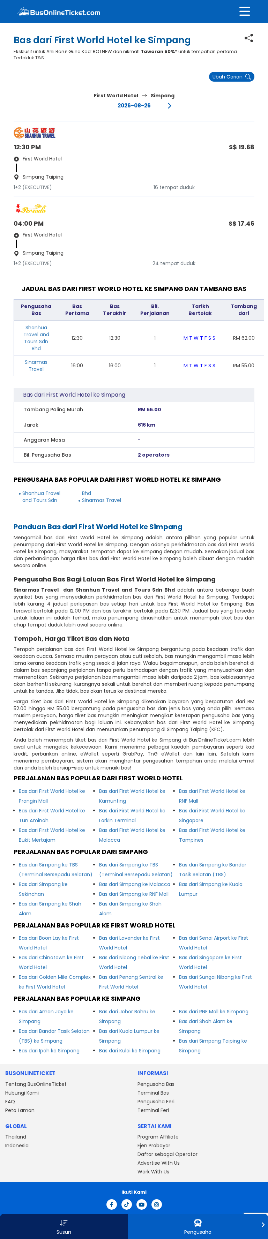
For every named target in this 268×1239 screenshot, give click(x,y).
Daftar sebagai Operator (167, 1154)
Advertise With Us (158, 1162)
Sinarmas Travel (36, 366)
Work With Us (153, 1171)
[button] (64, 1226)
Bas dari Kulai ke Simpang (130, 1050)
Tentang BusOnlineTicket (36, 1084)
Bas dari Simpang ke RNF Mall (134, 894)
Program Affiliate (158, 1136)
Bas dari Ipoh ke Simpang (49, 1050)
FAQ (10, 1101)
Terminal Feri (153, 1110)
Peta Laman (20, 1110)
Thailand (15, 1136)
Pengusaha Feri (155, 1101)
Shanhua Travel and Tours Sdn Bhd (36, 338)
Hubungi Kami (22, 1092)
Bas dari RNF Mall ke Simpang (213, 1011)
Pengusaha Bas (155, 1084)
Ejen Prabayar (153, 1145)
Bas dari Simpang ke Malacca (134, 884)
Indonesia (17, 1145)
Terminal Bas (153, 1092)
